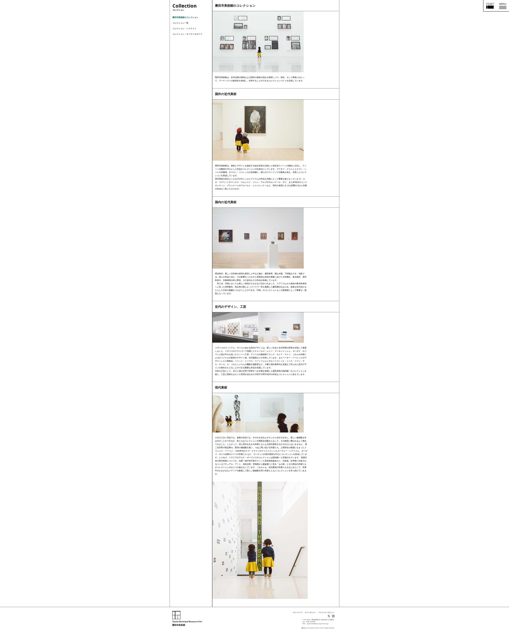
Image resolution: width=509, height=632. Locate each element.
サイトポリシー (310, 612)
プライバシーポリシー (326, 612)
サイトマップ (297, 612)
